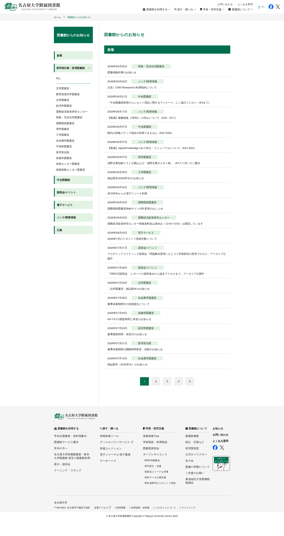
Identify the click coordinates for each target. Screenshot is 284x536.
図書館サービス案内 (66, 442)
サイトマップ (188, 507)
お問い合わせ (225, 4)
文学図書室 (62, 88)
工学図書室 (62, 135)
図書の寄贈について (197, 467)
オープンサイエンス (155, 454)
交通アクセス (101, 507)
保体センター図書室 (68, 164)
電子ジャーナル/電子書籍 (115, 454)
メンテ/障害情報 (66, 217)
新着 (59, 55)
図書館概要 (192, 436)
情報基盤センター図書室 (70, 169)
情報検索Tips (151, 436)
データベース (108, 460)
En (263, 6)
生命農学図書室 (65, 140)
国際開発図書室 (65, 123)
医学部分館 (62, 152)
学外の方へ (61, 448)
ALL (58, 78)
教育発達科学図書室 (68, 94)
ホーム (57, 17)
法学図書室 (62, 100)
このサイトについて (165, 507)
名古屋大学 (60, 502)
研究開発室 (192, 448)
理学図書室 (62, 129)
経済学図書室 (64, 105)
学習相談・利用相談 (155, 442)
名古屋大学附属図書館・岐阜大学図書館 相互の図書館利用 (72, 456)
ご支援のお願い (194, 473)
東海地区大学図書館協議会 (197, 480)
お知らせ (218, 428)
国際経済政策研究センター (72, 111)
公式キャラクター (196, 454)
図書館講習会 (151, 448)
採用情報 (121, 507)
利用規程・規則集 (140, 507)
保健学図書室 (64, 158)
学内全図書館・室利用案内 (70, 436)
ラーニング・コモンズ (67, 470)
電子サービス (65, 205)
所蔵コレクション (111, 448)
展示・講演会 (62, 464)
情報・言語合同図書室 (69, 117)
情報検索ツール (109, 436)
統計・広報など (194, 442)
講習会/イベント (66, 192)
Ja (259, 6)
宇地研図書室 (64, 146)
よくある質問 (245, 4)
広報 (59, 230)
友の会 (189, 460)
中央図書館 (63, 180)
